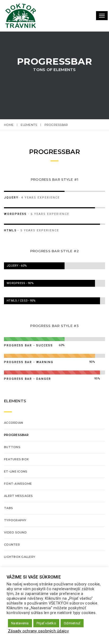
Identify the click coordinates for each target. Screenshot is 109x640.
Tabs (8, 508)
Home (8, 125)
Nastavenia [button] (20, 623)
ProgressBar (16, 435)
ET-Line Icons (15, 471)
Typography (15, 520)
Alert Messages (18, 496)
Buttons (12, 447)
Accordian (13, 423)
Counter (12, 544)
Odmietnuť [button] (72, 623)
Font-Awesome (18, 483)
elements (29, 125)
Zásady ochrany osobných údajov (38, 631)
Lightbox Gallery (19, 557)
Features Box (16, 459)
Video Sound (15, 532)
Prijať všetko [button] (46, 623)
